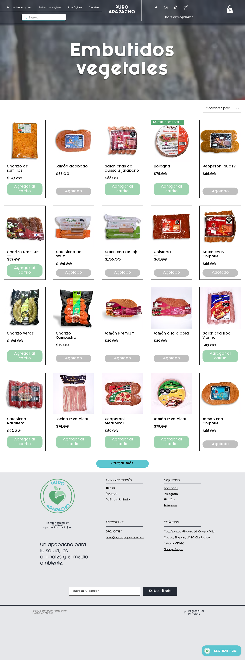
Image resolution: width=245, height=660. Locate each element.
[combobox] (222, 108)
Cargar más (122, 463)
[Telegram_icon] (185, 7)
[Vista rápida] (24, 141)
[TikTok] (175, 7)
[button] (230, 9)
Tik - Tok (169, 500)
